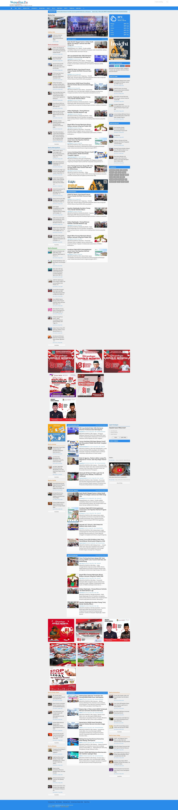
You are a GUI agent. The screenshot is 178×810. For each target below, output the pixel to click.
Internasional (121, 179)
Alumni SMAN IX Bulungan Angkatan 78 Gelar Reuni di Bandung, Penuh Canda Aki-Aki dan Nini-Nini (121, 754)
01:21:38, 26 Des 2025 (119, 700)
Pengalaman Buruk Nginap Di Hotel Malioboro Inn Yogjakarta (59, 751)
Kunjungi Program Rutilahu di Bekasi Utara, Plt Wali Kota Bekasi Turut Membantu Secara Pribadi (122, 150)
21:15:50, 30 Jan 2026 (57, 117)
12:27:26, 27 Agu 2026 (75, 88)
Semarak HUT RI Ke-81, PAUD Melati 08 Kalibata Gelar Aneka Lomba (90, 525)
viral (114, 177)
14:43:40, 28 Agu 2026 (77, 59)
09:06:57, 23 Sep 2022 (119, 132)
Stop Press (87, 802)
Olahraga (125, 170)
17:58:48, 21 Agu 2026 (92, 755)
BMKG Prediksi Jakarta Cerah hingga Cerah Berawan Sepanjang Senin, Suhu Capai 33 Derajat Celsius (58, 154)
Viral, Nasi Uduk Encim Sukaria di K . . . (118, 477)
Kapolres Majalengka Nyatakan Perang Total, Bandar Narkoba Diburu (78, 97)
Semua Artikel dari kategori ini (101, 425)
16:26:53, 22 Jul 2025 (118, 722)
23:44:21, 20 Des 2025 (119, 708)
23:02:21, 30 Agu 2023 (58, 203)
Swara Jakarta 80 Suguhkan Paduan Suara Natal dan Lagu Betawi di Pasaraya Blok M (121, 705)
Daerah (119, 172)
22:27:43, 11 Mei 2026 (57, 509)
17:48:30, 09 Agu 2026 (58, 70)
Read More (57, 144)
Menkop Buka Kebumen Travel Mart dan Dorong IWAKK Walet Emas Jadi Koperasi (91, 696)
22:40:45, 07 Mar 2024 (58, 782)
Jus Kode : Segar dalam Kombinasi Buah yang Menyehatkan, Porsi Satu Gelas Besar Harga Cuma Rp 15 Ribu (59, 469)
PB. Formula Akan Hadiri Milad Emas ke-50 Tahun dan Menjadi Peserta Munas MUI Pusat (121, 719)
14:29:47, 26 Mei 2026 (57, 708)
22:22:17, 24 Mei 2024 (57, 186)
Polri (123, 177)
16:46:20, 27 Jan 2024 (57, 792)
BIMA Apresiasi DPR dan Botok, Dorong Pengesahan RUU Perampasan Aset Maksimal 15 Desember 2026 (112, 11)
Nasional (111, 174)
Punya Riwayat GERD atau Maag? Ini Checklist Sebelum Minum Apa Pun (59, 105)
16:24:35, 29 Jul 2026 (57, 265)
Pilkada (126, 174)
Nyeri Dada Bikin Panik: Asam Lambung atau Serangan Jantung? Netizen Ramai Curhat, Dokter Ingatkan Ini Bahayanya (59, 95)
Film (126, 179)
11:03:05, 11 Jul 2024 (57, 474)
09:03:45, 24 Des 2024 (58, 141)
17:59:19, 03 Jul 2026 (57, 700)
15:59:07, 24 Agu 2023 (58, 740)
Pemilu (111, 177)
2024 (16, 8)
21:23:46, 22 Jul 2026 (118, 743)
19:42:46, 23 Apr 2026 (57, 166)
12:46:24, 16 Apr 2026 (57, 333)
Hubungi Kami (66, 802)
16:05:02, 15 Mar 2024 (58, 765)
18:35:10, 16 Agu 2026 (58, 60)
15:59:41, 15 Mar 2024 (58, 774)
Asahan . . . (111, 457)
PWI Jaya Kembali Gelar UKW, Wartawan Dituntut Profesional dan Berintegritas (79, 56)
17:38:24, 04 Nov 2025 (119, 765)
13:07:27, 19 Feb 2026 (58, 100)
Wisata (127, 181)
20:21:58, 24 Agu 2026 (95, 543)
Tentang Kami (51, 802)
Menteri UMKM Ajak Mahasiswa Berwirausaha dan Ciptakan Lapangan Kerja (92, 753)
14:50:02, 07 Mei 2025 (119, 773)
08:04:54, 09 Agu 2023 (58, 224)
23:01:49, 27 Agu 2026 (92, 712)
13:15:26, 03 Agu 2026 (58, 158)
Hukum (122, 181)
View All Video (119, 483)
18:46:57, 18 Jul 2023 (57, 242)
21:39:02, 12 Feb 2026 (58, 108)
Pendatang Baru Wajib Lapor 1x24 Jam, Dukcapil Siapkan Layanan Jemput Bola (59, 171)
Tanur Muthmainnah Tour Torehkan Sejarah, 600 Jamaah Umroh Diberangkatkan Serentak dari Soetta (58, 714)
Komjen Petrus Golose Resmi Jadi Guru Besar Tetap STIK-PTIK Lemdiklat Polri (59, 229)
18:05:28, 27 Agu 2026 (77, 170)
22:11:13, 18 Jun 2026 (57, 79)
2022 (118, 177)
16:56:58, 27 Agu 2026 (77, 127)
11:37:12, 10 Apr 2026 (57, 342)
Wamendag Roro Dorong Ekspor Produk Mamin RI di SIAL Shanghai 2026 (58, 310)
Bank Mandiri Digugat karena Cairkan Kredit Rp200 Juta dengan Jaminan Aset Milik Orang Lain (80, 43)
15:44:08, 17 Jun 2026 (57, 286)
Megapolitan (112, 170)
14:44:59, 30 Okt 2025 (57, 719)
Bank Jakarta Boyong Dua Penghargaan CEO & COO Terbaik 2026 (58, 163)
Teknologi (71, 8)
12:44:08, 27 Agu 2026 (77, 100)
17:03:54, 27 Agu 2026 (77, 143)
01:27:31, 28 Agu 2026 (77, 46)
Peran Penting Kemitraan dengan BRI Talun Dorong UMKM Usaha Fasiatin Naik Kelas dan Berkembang (80, 167)
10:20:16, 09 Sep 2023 (58, 195)
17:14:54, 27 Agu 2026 (81, 157)
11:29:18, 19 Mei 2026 (57, 313)
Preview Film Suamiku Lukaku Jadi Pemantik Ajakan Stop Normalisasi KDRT (121, 697)
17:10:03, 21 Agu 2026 (58, 257)
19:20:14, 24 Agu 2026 (95, 478)
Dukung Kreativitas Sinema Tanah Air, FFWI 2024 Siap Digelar (59, 779)
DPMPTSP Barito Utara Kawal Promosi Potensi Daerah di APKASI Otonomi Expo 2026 (79, 71)
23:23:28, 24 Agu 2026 (94, 463)
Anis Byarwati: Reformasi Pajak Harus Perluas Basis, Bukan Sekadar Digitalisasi (58, 337)
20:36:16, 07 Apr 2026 (118, 749)
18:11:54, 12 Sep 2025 (119, 714)
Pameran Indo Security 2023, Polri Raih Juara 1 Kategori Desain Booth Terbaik (59, 200)
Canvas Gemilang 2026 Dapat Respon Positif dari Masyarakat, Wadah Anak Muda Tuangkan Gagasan (80, 153)
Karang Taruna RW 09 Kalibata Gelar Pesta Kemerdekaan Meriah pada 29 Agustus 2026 (92, 540)
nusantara (122, 174)
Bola (116, 172)
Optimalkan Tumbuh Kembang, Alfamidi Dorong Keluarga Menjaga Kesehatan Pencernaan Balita (58, 124)
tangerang (112, 172)
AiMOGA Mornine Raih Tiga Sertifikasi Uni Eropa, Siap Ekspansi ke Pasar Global (73, 11)
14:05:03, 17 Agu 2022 (119, 137)
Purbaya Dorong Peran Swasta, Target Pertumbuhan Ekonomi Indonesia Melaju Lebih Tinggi (58, 320)
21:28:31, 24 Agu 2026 (93, 528)
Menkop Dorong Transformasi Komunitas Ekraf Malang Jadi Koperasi (91, 739)
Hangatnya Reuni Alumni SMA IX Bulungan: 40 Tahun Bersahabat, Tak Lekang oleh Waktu (122, 762)
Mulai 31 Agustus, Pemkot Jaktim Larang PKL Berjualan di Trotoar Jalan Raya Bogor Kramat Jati (92, 459)
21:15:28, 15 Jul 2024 (57, 463)
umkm (116, 179)
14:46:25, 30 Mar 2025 (119, 729)
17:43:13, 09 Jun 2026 (57, 490)
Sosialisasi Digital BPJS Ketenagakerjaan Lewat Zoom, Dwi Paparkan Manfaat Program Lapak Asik (79, 139)
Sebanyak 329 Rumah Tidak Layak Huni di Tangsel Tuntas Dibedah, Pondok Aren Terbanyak (91, 474)
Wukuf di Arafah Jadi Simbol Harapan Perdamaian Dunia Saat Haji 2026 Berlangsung (59, 705)
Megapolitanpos (113, 181)
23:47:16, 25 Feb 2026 (58, 89)
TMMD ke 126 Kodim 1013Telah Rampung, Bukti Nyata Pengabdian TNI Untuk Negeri (121, 142)
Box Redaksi (59, 802)
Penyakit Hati (117, 135)
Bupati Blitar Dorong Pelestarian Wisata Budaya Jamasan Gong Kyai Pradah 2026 (79, 125)
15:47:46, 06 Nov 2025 (119, 145)
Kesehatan (116, 174)
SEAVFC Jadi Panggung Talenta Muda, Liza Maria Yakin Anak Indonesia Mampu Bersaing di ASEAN (122, 740)
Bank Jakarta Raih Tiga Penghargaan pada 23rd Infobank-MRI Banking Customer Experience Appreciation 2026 (58, 272)
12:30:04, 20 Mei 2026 (57, 305)
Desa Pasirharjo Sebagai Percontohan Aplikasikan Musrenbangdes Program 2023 (120, 129)
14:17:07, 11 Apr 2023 (118, 153)
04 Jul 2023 (55, 41)
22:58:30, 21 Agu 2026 (92, 742)
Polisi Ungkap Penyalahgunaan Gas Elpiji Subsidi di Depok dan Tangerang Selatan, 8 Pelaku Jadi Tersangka (59, 210)
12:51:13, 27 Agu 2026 (77, 114)
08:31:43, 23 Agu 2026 (58, 54)
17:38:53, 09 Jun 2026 (57, 499)
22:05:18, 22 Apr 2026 (57, 325)
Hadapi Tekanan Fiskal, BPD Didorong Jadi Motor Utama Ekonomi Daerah (59, 329)
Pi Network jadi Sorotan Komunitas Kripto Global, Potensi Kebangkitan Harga (121, 770)
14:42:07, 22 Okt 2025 (57, 730)
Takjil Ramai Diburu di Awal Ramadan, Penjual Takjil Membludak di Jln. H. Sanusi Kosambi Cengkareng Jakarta (59, 760)
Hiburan (117, 170)
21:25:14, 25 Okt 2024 (57, 754)
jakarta (118, 181)
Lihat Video (112, 460)
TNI (120, 177)
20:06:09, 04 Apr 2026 (57, 174)
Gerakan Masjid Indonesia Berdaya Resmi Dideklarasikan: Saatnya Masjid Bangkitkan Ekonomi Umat (59, 725)
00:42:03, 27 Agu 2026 (92, 699)
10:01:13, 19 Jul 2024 (57, 453)
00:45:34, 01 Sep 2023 (119, 162)
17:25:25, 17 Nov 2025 (119, 757)
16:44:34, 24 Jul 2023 (57, 232)
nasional (124, 172)
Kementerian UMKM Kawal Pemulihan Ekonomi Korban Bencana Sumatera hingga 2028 (80, 84)
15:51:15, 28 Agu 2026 (76, 74)
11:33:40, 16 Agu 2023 (57, 214)
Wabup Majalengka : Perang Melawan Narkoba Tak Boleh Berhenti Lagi (78, 111)
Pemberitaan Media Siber (77, 802)
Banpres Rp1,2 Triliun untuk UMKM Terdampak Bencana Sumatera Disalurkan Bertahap (93, 709)
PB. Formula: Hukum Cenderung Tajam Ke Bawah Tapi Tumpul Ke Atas (59, 697)
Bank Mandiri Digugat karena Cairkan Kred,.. (80, 35)
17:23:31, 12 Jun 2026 (57, 296)
